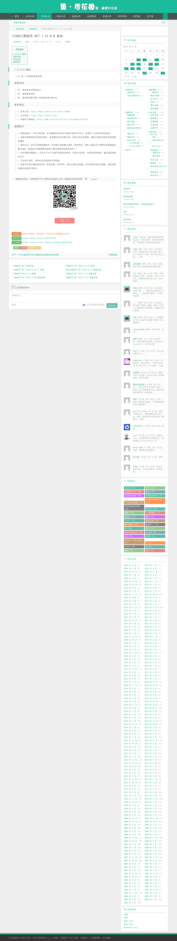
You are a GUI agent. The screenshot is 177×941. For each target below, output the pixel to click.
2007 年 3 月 (151, 867)
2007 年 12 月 (130, 857)
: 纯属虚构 (153, 121)
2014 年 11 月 (130, 724)
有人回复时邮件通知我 (95, 305)
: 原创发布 (44, 16)
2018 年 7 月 (130, 659)
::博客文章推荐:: (19, 23)
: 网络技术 (153, 172)
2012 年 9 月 (151, 763)
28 (145, 73)
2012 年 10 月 (130, 763)
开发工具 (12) (152, 521)
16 (157, 64)
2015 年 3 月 (130, 718)
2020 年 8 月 (151, 627)
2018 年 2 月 (130, 666)
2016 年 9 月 (130, 689)
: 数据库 (152, 163)
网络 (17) (129, 513)
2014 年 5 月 (151, 731)
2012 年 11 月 (151, 760)
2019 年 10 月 (130, 640)
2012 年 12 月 (130, 760)
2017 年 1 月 (130, 682)
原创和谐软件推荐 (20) (132, 507)
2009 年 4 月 (130, 831)
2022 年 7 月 (130, 614)
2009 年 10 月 (130, 822)
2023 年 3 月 (151, 601)
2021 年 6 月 (151, 624)
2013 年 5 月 (151, 750)
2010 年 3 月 (151, 812)
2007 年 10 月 (130, 860)
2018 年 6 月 (151, 659)
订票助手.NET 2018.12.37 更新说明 (81, 277)
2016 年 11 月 (130, 685)
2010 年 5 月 (151, 809)
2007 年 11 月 (151, 857)
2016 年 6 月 (151, 692)
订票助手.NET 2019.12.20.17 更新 (28, 270)
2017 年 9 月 (151, 669)
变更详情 (17, 57)
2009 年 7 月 (151, 825)
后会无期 (127, 219)
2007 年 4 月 (130, 867)
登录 (163, 23)
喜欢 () (65, 220)
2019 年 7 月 (130, 643)
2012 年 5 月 (151, 770)
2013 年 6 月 (130, 750)
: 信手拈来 (153, 115)
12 (132, 64)
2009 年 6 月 (130, 828)
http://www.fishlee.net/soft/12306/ (50, 111)
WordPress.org (130, 927)
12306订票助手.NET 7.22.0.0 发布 (37, 36)
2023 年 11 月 (130, 594)
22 (151, 68)
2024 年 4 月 (151, 588)
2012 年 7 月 (151, 766)
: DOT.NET (153, 134)
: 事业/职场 (153, 95)
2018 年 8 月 (151, 656)
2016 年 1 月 (130, 701)
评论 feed (128, 924)
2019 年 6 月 (151, 643)
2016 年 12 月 (151, 682)
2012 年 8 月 (130, 766)
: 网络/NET (130, 137)
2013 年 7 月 (151, 747)
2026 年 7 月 (151, 565)
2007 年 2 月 (130, 870)
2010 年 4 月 (130, 812)
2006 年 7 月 (151, 880)
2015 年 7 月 (130, 711)
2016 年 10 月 (151, 685)
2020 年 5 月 (151, 630)
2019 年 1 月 (151, 650)
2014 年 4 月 (130, 734)
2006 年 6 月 (130, 883)
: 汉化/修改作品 (132, 95)
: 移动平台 (155, 156)
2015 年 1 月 (130, 721)
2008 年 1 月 (151, 854)
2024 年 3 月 (130, 591)
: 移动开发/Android (157, 166)
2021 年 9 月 (151, 620)
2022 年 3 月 (151, 614)
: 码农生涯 (59, 16)
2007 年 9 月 (151, 860)
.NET (16, 248)
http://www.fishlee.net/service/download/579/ (62, 119)
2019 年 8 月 (151, 640)
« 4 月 (126, 77)
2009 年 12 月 (130, 818)
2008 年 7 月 (151, 844)
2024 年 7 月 (151, 585)
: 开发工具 (153, 160)
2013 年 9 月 (151, 744)
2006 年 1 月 (130, 890)
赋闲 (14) (150, 517)
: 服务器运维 (131, 118)
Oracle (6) (130, 547)
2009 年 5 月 (151, 828)
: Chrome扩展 (133, 143)
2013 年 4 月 (130, 753)
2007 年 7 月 (151, 864)
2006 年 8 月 (130, 880)
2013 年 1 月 (151, 757)
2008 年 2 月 (130, 854)
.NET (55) (150, 488)
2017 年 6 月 (130, 676)
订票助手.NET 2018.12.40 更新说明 (29, 277)
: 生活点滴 (28, 16)
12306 (23, 248)
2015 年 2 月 (151, 718)
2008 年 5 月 (151, 848)
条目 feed (128, 921)
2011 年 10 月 (130, 783)
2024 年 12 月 (130, 581)
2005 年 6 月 (130, 899)
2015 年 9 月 (130, 708)
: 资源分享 (106, 16)
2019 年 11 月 (151, 637)
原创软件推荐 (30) (133, 496)
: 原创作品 (32, 29)
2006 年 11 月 (151, 873)
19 (132, 68)
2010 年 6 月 (130, 809)
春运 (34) (150, 492)
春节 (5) (150, 551)
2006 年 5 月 (151, 883)
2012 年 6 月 (130, 770)
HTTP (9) (150, 528)
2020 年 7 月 (130, 630)
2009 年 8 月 (130, 825)
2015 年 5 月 (130, 714)
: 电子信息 (130, 121)
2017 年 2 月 (151, 679)
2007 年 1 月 (151, 870)
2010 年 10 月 (130, 802)
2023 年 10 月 (151, 594)
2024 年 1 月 (151, 591)
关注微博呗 (95, 938)
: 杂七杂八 (153, 99)
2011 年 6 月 (130, 789)
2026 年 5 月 (151, 568)
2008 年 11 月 (151, 838)
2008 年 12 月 (130, 838)
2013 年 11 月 (151, 740)
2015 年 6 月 (151, 711)
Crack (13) (130, 521)
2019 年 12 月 (130, 637)
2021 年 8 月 (130, 624)
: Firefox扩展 (133, 146)
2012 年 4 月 (130, 773)
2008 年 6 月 (130, 848)
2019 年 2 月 (130, 650)
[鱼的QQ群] (141, 31)
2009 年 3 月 (151, 831)
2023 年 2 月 (130, 604)
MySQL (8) (150, 536)
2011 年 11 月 (151, 779)
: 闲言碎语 (121, 16)
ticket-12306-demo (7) (133, 541)
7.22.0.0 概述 (19, 54)
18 (126, 68)
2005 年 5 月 (151, 899)
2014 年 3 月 (151, 734)
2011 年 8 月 (130, 786)
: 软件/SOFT (130, 140)
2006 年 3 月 (130, 886)
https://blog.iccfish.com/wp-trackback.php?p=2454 (47, 242)
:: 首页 (15, 16)
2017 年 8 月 (130, 672)
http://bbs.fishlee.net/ (44, 115)
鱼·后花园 (13, 938)
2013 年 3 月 (151, 753)
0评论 (67, 42)
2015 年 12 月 (151, 701)
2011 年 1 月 (151, 796)
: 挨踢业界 (75, 16)
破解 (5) (129, 551)
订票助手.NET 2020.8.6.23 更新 (80, 266)
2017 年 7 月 (151, 672)
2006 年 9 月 (151, 877)
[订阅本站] (163, 31)
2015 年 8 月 (151, 708)
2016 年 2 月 (151, 698)
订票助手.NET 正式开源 (23, 266)
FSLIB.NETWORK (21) (134, 502)
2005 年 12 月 (151, 890)
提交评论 (112, 305)
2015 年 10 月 (151, 705)
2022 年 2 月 (130, 617)
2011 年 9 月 (151, 783)
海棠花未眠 (128, 196)
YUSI (71, 938)
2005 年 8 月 (130, 896)
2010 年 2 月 (130, 815)
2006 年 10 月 (130, 877)
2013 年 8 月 (130, 747)
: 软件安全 (153, 175)
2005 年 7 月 (151, 896)
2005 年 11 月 (130, 893)
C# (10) (128, 528)
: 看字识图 (153, 105)
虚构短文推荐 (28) (154, 496)
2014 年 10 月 (151, 724)
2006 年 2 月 (151, 886)
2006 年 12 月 (130, 873)
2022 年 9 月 (130, 611)
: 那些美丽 (153, 108)
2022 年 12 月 (130, 607)
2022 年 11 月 (151, 607)
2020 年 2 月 (151, 633)
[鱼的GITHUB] (133, 31)
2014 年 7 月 (151, 727)
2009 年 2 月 (130, 835)
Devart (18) (151, 509)
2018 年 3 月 (151, 663)
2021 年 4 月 (130, 627)
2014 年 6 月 (130, 731)
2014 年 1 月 (151, 737)
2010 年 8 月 (130, 805)
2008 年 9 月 (151, 841)
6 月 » (135, 77)
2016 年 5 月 (130, 695)
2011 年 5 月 (151, 789)
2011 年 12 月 (130, 779)
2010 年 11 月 (151, 799)
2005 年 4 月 (130, 903)
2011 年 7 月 (151, 786)
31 (163, 73)
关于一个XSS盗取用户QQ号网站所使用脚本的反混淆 (35, 255)
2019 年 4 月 (151, 646)
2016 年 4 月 (151, 695)
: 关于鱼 (148, 16)
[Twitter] (148, 31)
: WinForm (155, 146)
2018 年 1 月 (151, 666)
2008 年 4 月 (130, 851)
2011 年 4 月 (130, 792)
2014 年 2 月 (130, 737)
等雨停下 (127, 189)
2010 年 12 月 (130, 799)
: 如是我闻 (90, 16)
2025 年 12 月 (130, 572)
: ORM (153, 137)
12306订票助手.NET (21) (154, 501)
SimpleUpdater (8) (133, 532)
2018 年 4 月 (130, 663)
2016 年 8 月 (151, 689)
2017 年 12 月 (130, 669)
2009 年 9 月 (151, 822)
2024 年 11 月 (151, 581)
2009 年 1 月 (151, 835)
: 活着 (151, 102)
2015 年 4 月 (151, 714)
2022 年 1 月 (151, 617)
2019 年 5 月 (130, 646)
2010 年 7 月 (151, 805)
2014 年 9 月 (130, 727)
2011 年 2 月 (130, 796)
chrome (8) (151, 532)
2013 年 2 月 (130, 757)
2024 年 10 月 (130, 585)
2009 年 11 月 (151, 818)
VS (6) (149, 547)
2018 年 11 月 (151, 653)
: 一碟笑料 (153, 92)
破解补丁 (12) (152, 524)
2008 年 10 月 (130, 841)
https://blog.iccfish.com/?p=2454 (39, 238)
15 (151, 64)
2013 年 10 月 (130, 744)
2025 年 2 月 (130, 578)
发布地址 (17, 59)
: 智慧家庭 (130, 115)
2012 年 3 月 (151, 773)
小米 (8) (129, 536)
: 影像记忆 (153, 118)
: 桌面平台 (155, 153)
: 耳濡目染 (153, 125)
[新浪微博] (126, 31)
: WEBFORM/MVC (157, 140)
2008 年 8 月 (130, 844)
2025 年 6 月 (151, 575)
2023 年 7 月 (151, 598)
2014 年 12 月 (151, 721)
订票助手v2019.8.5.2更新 (24, 274)
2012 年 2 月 (130, 776)
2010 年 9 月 (151, 802)
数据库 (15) (130, 517)
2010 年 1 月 (151, 815)
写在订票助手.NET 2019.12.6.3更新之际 (83, 270)
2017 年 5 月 (151, 676)
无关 (125, 212)
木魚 (27, 42)
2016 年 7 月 (130, 692)
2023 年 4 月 (130, 601)
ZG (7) (149, 543)
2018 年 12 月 (130, 653)
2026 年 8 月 (130, 565)
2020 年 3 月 (130, 633)
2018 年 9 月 (130, 656)
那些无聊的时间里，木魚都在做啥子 (138, 204)
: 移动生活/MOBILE (133, 128)
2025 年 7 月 (130, 575)
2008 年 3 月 (151, 851)
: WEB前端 (153, 150)
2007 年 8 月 (130, 864)
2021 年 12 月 (130, 620)
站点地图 (107, 938)
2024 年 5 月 (130, 588)
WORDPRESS (45, 938)
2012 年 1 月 (151, 776)
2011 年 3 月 (151, 792)
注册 (126, 914)
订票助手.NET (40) (133, 492)
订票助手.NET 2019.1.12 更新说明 (81, 274)
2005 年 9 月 (151, 893)
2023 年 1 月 (151, 604)
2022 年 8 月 (151, 611)
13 (138, 64)
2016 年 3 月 (130, 698)
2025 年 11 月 (151, 572)
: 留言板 (135, 16)
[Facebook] (156, 31)
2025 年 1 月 (151, 578)
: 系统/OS (129, 134)
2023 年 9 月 (130, 598)
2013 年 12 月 (130, 740)
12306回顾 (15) (153, 513)
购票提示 (17, 62)
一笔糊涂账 (112, 255)
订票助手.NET (33, 248)
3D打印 (128, 150)
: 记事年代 (153, 128)
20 (138, 68)
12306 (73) (130, 488)
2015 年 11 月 (130, 705)
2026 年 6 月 (130, 568)
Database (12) (131, 524)
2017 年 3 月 (130, 679)
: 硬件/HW (129, 125)
